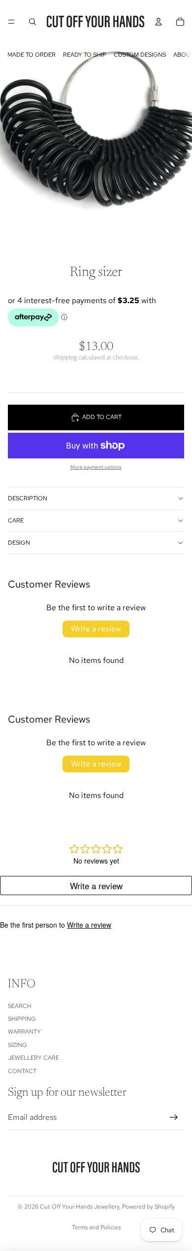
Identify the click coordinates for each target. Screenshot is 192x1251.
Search (20, 1006)
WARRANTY (24, 1032)
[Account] (158, 22)
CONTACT (22, 1071)
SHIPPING (22, 1019)
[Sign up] (173, 1118)
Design (19, 543)
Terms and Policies (96, 1227)
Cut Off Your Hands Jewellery (79, 1207)
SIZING (17, 1045)
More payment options (96, 467)
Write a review (96, 629)
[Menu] (11, 21)
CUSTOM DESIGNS (140, 55)
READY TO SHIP (84, 55)
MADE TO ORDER (31, 55)
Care (16, 520)
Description (27, 498)
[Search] (32, 22)
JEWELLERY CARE (33, 1058)
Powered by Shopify (148, 1207)
